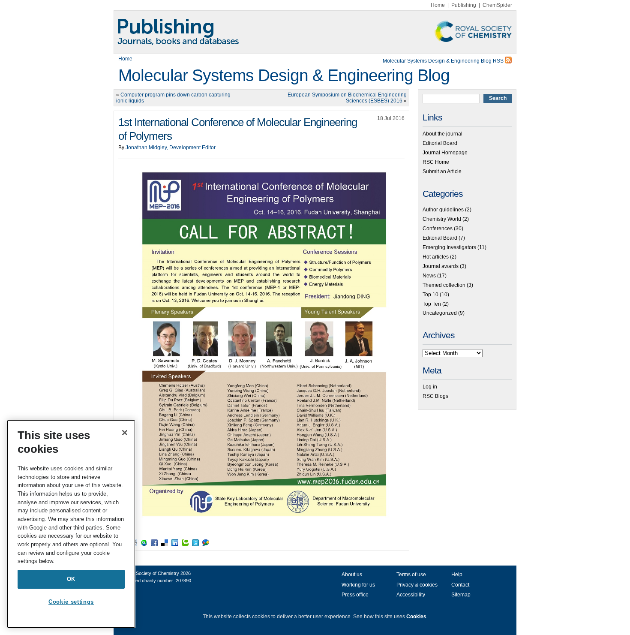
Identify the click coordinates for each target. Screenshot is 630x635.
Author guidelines (443, 210)
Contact (460, 585)
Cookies (416, 617)
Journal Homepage (445, 153)
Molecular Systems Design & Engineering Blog (284, 75)
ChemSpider (497, 5)
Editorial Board (440, 143)
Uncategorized (440, 313)
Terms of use (411, 575)
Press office (355, 595)
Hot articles (436, 257)
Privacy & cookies (417, 585)
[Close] (124, 432)
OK (71, 579)
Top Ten (432, 304)
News (429, 276)
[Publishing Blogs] (315, 32)
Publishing (463, 5)
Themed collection (444, 285)
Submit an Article (442, 172)
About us (352, 575)
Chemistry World (442, 219)
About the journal (442, 134)
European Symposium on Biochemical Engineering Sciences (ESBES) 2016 (347, 98)
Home (438, 5)
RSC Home (436, 162)
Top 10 (430, 295)
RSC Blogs (435, 396)
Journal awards (441, 266)
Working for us (358, 585)
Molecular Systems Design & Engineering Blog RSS (444, 61)
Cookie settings (71, 602)
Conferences (438, 229)
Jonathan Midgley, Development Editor (170, 147)
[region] (71, 524)
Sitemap (461, 595)
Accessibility (410, 595)
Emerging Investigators (449, 247)
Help (456, 575)
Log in (430, 387)
